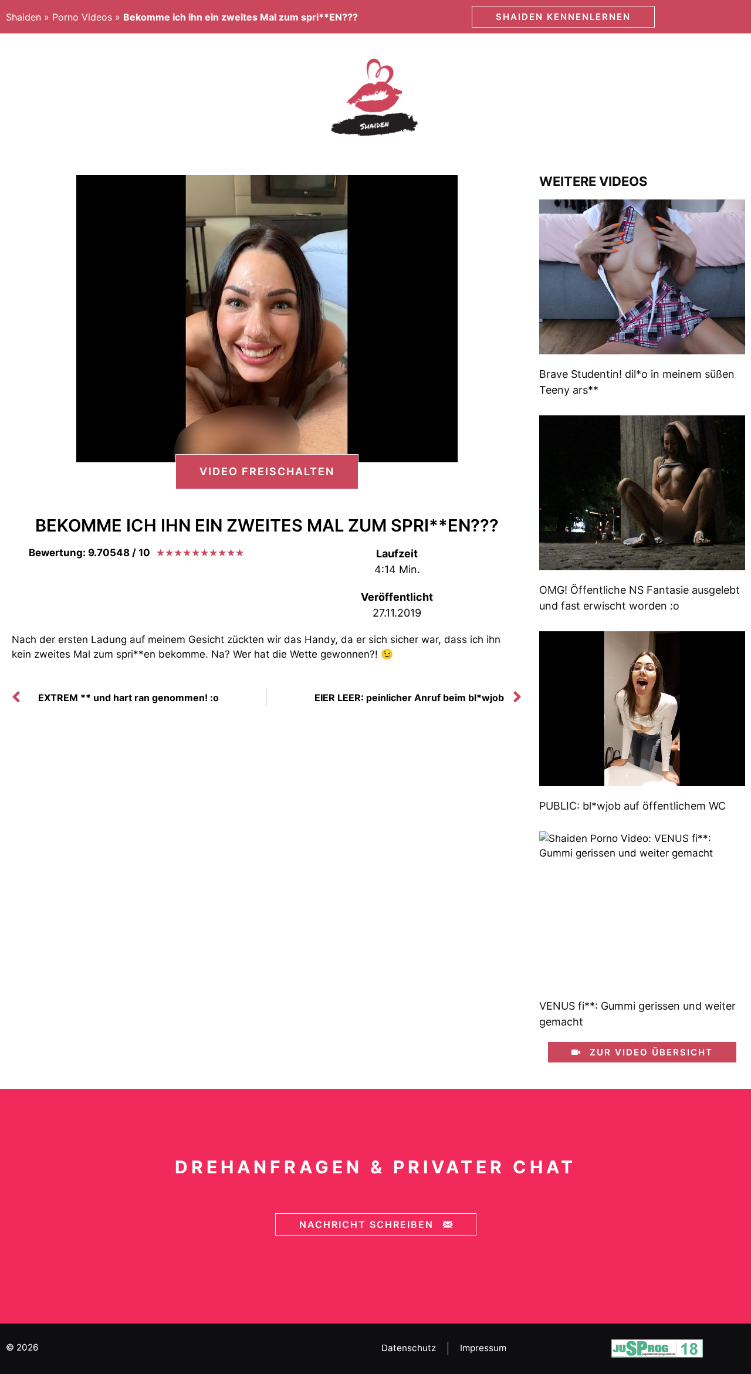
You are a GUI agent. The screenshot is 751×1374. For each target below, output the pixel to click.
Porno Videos (82, 17)
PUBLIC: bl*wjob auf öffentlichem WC (632, 806)
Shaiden (23, 17)
